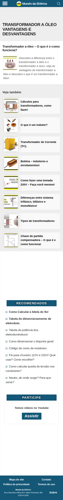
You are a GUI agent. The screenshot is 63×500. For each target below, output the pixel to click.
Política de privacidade (16, 484)
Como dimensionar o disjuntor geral (31, 341)
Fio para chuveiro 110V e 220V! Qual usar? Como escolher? (30, 357)
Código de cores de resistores (27, 348)
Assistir (32, 416)
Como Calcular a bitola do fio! (28, 311)
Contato (46, 479)
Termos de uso (46, 484)
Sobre (53, 492)
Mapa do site (16, 479)
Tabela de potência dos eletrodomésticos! (22, 332)
